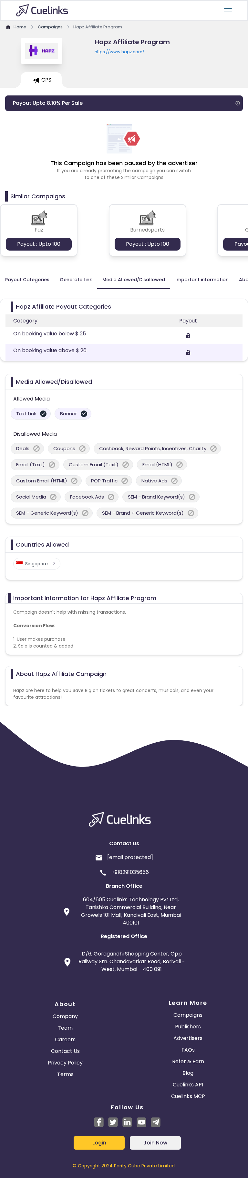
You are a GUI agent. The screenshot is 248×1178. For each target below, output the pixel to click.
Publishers (188, 1026)
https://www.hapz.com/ (119, 51)
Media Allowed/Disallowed (133, 279)
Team (65, 1028)
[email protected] (130, 857)
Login (99, 1142)
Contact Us (65, 1051)
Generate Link (76, 279)
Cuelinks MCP (188, 1096)
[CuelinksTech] (155, 1122)
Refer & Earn (188, 1061)
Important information (202, 279)
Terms (65, 1074)
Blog (187, 1073)
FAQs (188, 1050)
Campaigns (187, 1015)
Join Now (155, 1142)
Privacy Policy (65, 1062)
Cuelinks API (188, 1084)
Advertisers (187, 1038)
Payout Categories (27, 279)
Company (65, 1016)
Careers (65, 1039)
